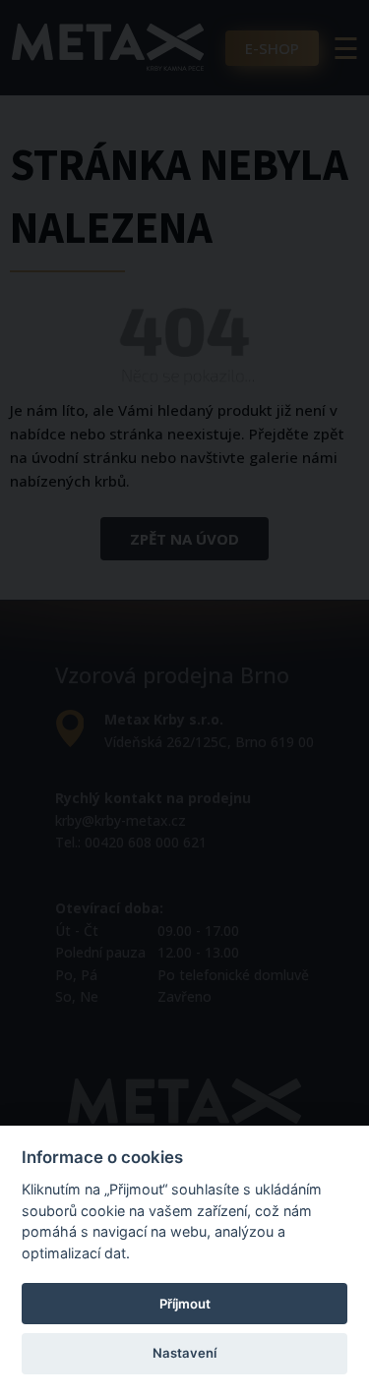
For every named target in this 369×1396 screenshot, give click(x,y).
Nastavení (184, 1353)
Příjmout (185, 1303)
